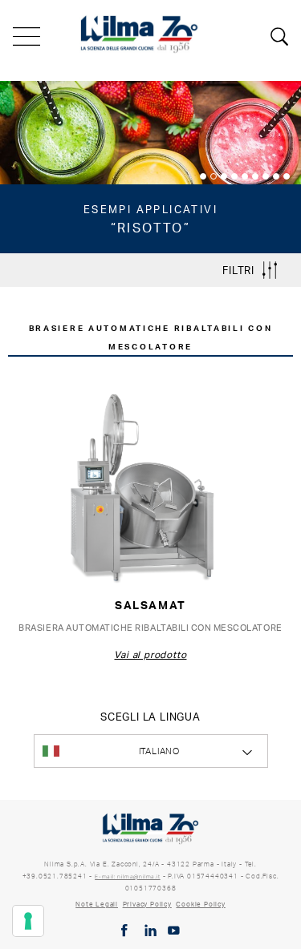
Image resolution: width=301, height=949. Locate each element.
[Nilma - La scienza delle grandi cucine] (139, 32)
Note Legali (96, 904)
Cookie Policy (200, 904)
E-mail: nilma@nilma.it (128, 876)
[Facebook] (124, 930)
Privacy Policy (147, 904)
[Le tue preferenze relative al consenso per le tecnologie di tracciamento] (28, 921)
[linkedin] (150, 930)
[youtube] (174, 930)
